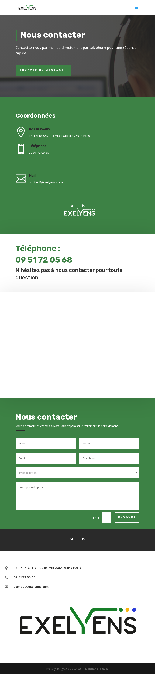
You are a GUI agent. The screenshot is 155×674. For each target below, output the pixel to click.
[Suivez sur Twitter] (72, 206)
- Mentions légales (96, 669)
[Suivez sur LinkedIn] (83, 206)
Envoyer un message (42, 70)
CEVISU (76, 669)
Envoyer (127, 517)
